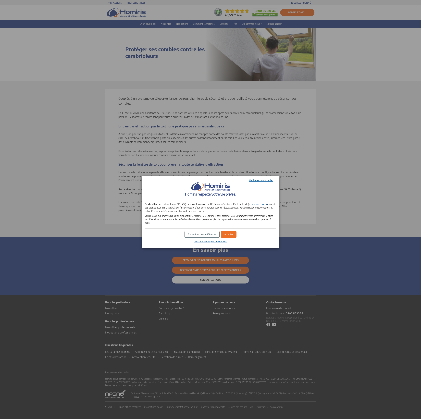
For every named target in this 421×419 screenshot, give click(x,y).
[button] (228, 234)
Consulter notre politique (210, 241)
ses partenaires (259, 204)
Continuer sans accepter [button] (261, 180)
